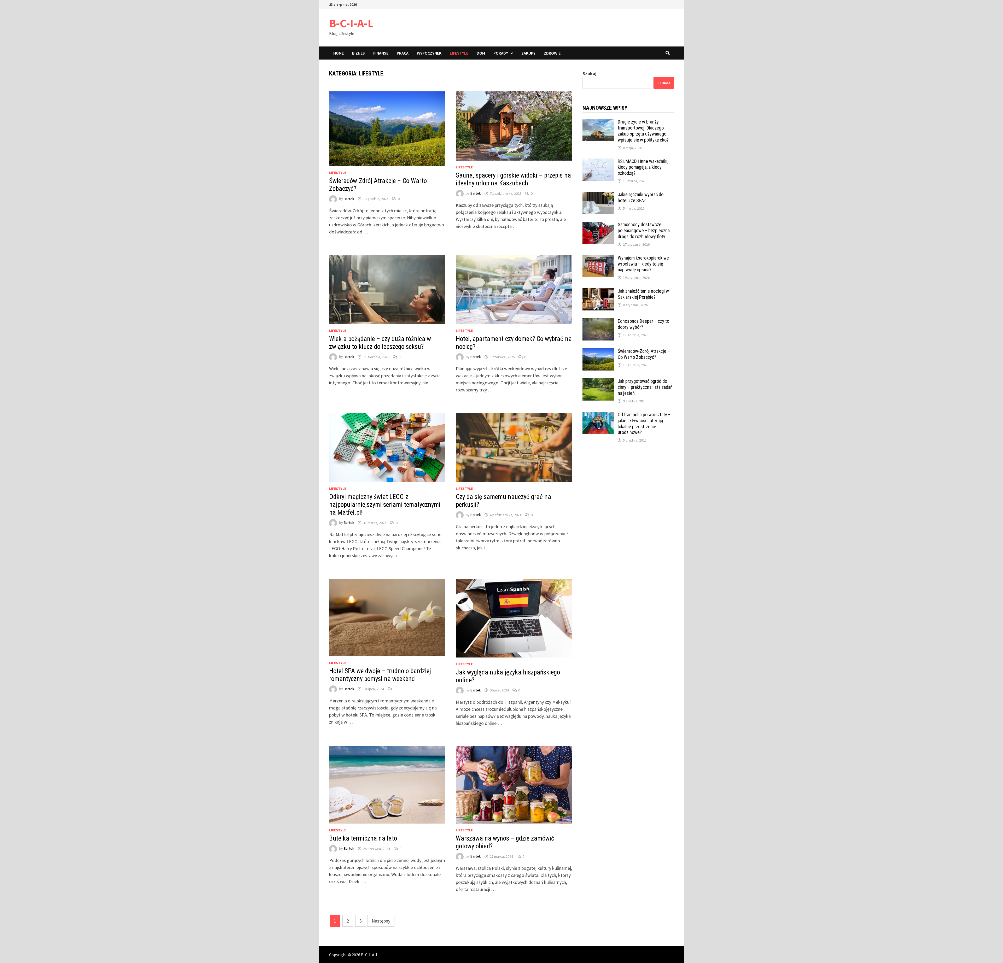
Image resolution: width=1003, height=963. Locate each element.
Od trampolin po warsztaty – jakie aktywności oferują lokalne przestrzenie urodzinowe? (644, 423)
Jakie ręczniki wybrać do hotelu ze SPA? (640, 197)
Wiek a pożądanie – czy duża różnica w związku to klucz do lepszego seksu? (380, 342)
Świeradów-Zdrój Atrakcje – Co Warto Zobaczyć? (644, 354)
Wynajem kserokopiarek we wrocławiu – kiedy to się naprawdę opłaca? (643, 264)
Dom (481, 53)
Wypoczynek (429, 53)
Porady (500, 53)
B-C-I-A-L (351, 23)
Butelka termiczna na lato (363, 838)
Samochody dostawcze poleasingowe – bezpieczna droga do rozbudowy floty (644, 230)
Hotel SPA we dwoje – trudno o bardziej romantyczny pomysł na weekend (380, 675)
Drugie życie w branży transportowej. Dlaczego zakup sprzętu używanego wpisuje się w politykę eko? (643, 131)
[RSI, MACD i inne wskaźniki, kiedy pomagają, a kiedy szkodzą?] (598, 162)
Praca (403, 53)
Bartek (349, 198)
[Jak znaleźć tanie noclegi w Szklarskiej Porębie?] (598, 292)
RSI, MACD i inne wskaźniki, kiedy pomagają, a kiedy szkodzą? (643, 167)
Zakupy (528, 53)
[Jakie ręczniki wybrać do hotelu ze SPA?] (598, 195)
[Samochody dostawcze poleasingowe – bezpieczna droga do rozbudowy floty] (598, 225)
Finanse (380, 53)
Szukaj (589, 74)
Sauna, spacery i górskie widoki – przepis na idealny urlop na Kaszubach (513, 179)
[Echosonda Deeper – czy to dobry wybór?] (598, 322)
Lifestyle (459, 53)
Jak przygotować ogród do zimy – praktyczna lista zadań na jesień (645, 387)
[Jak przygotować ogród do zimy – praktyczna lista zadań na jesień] (598, 382)
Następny (381, 921)
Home (338, 53)
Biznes (358, 53)
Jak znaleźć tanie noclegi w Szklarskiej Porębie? (643, 294)
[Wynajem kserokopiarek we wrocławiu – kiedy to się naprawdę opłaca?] (598, 259)
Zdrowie (552, 53)
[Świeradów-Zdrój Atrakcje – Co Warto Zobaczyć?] (598, 352)
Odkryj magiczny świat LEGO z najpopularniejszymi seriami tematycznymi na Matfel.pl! (384, 504)
